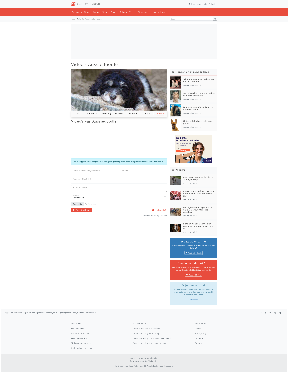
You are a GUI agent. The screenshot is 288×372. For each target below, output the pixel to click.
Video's (160, 113)
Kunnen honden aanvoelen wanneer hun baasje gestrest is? (198, 226)
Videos (132, 12)
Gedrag (96, 12)
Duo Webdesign (151, 361)
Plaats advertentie (199, 4)
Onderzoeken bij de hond (81, 348)
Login (213, 4)
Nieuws (105, 12)
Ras (78, 113)
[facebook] (260, 313)
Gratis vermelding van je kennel (146, 328)
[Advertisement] (144, 41)
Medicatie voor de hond (81, 343)
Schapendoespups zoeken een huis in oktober (199, 80)
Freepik (149, 366)
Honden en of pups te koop (192, 71)
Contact (198, 328)
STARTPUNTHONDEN (88, 3)
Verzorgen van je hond (80, 338)
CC (145, 366)
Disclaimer (199, 338)
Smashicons (168, 366)
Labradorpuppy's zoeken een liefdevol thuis (198, 108)
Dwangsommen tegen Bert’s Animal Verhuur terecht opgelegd (197, 209)
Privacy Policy (200, 333)
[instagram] (275, 313)
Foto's (147, 113)
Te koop (123, 12)
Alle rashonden (77, 328)
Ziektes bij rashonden (80, 333)
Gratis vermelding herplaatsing (146, 333)
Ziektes (87, 12)
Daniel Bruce (158, 366)
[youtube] (270, 313)
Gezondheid (92, 113)
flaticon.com (138, 366)
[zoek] (215, 19)
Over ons (198, 343)
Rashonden (77, 12)
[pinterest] (280, 313)
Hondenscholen (158, 12)
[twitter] (265, 313)
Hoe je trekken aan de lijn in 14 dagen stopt (198, 178)
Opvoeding (105, 113)
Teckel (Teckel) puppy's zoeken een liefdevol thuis (199, 94)
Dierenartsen (143, 12)
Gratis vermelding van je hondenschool (149, 343)
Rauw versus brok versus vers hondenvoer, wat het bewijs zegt (198, 193)
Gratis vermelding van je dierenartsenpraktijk (152, 338)
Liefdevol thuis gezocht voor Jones (198, 122)
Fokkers (114, 12)
